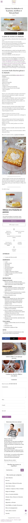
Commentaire (5, 387)
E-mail (3, 405)
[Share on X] (14, 338)
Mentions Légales (17, 519)
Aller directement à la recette (11, 33)
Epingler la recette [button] (14, 224)
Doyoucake (17, 517)
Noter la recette (5, 384)
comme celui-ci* (19, 75)
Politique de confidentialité (6, 521)
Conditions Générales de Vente (7, 519)
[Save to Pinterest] (22, 338)
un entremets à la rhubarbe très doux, (14, 60)
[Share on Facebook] (6, 338)
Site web (4, 411)
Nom (3, 399)
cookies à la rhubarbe (6, 62)
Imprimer (21, 33)
